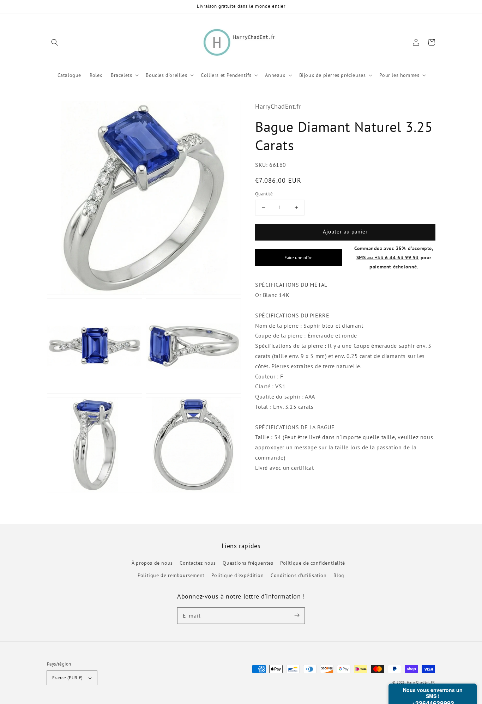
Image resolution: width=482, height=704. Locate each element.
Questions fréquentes (248, 563)
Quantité (264, 194)
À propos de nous (152, 563)
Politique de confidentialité (312, 563)
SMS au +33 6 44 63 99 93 (387, 257)
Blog (338, 575)
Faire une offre (298, 257)
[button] (54, 42)
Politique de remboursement (171, 575)
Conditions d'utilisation (298, 575)
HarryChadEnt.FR (421, 682)
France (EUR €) (67, 678)
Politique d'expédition (237, 575)
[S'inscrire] (297, 615)
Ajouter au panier (345, 231)
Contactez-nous (198, 563)
